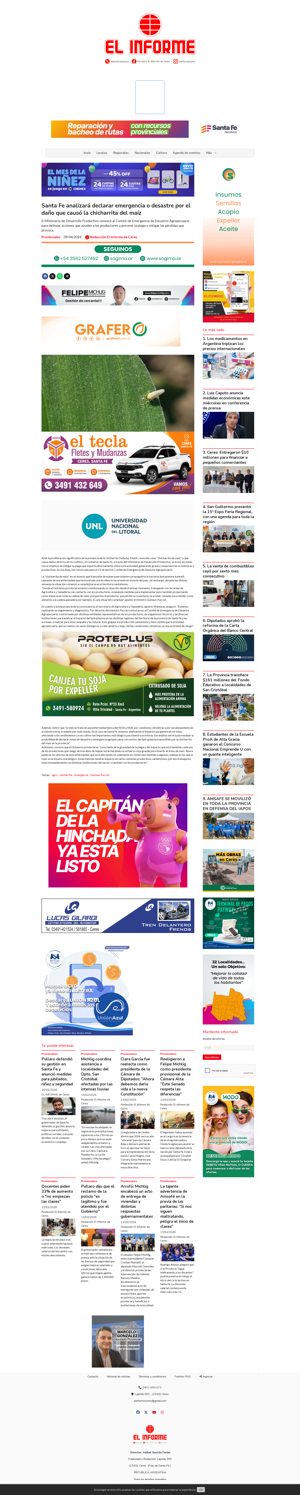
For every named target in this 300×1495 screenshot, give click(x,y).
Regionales (121, 153)
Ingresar (207, 1376)
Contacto (93, 1376)
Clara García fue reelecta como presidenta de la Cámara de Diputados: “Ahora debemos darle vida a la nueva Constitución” (137, 1076)
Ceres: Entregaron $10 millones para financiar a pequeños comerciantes (226, 457)
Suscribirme (212, 1057)
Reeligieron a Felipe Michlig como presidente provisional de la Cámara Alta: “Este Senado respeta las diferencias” (175, 1076)
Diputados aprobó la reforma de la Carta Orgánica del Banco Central (228, 625)
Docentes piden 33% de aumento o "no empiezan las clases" (57, 1194)
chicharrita (65, 774)
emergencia (81, 774)
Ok (201, 1489)
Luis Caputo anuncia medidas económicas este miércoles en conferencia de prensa (226, 400)
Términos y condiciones (152, 1376)
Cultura (161, 153)
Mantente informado (220, 1032)
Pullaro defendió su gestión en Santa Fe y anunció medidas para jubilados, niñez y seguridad (57, 1071)
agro (54, 774)
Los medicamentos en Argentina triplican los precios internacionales (225, 343)
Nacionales (142, 153)
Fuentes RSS (182, 1376)
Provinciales (50, 237)
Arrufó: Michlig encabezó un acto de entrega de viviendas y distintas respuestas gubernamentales (137, 1201)
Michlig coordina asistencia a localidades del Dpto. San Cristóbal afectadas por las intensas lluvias (97, 1074)
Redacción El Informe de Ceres (113, 237)
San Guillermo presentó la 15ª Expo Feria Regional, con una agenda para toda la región (228, 514)
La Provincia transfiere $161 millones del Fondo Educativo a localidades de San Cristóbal (227, 682)
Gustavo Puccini (99, 774)
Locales (102, 153)
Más (209, 153)
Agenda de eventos (186, 153)
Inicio (87, 153)
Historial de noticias (118, 1376)
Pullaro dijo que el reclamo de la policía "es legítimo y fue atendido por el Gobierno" (98, 1199)
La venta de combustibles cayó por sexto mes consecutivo (228, 571)
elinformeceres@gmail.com (150, 1401)
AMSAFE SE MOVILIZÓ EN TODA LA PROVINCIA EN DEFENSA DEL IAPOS (227, 804)
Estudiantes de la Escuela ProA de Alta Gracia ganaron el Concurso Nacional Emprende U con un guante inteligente (228, 744)
